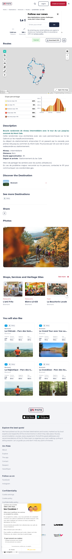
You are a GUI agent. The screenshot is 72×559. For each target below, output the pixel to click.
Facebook (6, 480)
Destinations (12, 9)
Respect (5, 465)
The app (5, 457)
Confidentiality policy (10, 502)
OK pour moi (31, 549)
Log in (43, 4)
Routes (28, 9)
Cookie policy (7, 498)
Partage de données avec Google (13, 540)
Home (5, 9)
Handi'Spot (6, 469)
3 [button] (31, 67)
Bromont (20, 9)
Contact (5, 461)
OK (54, 25)
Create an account (58, 4)
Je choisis (12, 549)
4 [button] (33, 59)
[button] (43, 71)
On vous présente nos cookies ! (13, 542)
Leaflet (51, 93)
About (4, 450)
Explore (5, 454)
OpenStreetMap (59, 93)
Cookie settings (8, 494)
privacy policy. (39, 34)
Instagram (6, 484)
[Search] (35, 4)
